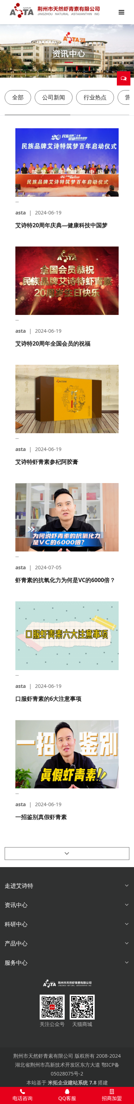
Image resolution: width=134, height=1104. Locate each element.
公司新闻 (53, 97)
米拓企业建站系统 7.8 (72, 1082)
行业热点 (95, 97)
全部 (18, 97)
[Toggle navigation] (121, 12)
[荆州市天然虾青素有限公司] (67, 983)
